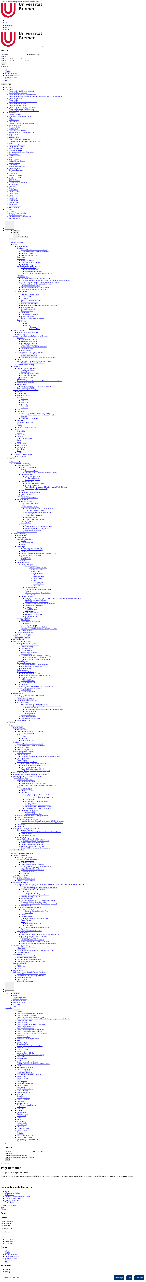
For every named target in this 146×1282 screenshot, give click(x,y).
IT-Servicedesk (13, 193)
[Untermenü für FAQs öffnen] (25, 525)
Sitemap (7, 1191)
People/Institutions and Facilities (13, 59)
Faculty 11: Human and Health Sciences (21, 109)
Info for (7, 70)
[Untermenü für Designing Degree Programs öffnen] (35, 663)
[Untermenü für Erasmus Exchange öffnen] (37, 566)
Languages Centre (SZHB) (17, 130)
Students (7, 72)
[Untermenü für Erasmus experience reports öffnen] (46, 568)
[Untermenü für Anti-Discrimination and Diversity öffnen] (39, 266)
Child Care (12, 186)
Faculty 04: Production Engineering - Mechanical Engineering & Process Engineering (35, 96)
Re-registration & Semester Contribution (21, 152)
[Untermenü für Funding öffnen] (27, 922)
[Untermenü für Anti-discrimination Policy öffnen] (38, 268)
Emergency (8, 1243)
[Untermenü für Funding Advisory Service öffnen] (34, 780)
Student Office (13, 129)
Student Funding (14, 120)
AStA (10, 118)
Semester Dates (13, 154)
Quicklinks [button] (8, 1008)
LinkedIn (8, 1273)
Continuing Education (12, 75)
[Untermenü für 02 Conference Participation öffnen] (43, 796)
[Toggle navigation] (43, 46)
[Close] (9, 241)
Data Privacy (9, 1241)
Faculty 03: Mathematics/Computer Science (22, 94)
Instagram (8, 1271)
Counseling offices (14, 121)
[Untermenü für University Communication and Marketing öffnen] (40, 390)
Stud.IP (11, 157)
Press (6, 81)
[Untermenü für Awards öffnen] (22, 293)
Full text (5, 57)
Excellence (12, 211)
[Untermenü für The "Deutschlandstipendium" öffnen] (36, 886)
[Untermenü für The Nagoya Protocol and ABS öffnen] (37, 819)
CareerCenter (13, 173)
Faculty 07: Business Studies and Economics (23, 102)
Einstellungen (119, 1278)
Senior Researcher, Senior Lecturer (20, 217)
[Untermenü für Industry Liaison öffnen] (24, 954)
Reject (129, 1278)
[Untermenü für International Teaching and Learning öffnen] (40, 688)
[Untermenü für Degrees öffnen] (26, 469)
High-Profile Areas (15, 218)
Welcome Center (14, 138)
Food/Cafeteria (13, 190)
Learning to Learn (14, 163)
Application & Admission (17, 145)
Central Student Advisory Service (19, 139)
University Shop (14, 202)
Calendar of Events (15, 206)
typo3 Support (13, 1205)
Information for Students (12, 1193)
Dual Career (12, 179)
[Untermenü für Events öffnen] (29, 325)
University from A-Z (15, 114)
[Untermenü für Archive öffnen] (22, 397)
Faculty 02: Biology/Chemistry (18, 93)
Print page (4, 1209)
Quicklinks (8, 87)
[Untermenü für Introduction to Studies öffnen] (31, 539)
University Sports (14, 191)
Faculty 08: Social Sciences (17, 103)
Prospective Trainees (19, 1000)
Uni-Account (13, 204)
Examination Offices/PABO (17, 150)
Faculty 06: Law (14, 100)
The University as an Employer (18, 182)
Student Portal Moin (15, 155)
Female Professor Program (17, 215)
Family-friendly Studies (16, 147)
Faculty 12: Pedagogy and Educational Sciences (24, 111)
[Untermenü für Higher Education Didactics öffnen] (35, 672)
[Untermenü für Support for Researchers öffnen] (28, 778)
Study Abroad (13, 164)
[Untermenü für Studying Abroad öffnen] (32, 564)
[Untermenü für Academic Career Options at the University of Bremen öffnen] (47, 336)
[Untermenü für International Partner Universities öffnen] (38, 859)
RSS (2, 1207)
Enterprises (8, 79)
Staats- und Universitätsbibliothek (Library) (22, 132)
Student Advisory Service (17, 161)
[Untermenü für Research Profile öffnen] (24, 728)
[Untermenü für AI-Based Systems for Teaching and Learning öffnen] (50, 656)
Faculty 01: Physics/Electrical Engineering (22, 91)
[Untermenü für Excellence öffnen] (24, 248)
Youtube (7, 1269)
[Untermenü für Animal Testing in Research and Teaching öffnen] (43, 839)
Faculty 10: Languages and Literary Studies (22, 107)
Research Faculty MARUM (17, 213)
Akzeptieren (139, 1278)
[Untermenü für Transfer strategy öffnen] (28, 277)
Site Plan (11, 197)
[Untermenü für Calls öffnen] (20, 787)
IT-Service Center (14, 127)
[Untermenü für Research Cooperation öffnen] (27, 877)
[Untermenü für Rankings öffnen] (23, 735)
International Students (15, 148)
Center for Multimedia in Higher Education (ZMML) (25, 141)
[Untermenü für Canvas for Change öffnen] (33, 909)
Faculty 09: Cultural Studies (17, 105)
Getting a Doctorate (15, 177)
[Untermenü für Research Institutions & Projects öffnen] (33, 751)
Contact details (5, 1232)
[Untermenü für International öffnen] (25, 259)
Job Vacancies (13, 184)
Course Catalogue (14, 168)
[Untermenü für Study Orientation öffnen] (28, 496)
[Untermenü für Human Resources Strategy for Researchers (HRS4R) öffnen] (51, 361)
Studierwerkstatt (14, 136)
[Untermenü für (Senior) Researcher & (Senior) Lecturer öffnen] (42, 352)
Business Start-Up (14, 181)
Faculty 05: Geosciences (16, 98)
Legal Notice (9, 1239)
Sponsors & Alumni (11, 77)
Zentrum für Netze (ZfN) (12, 1198)
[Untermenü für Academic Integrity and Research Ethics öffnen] (38, 828)
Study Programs (14, 159)
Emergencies (13, 199)
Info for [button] (7, 991)
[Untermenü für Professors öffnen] (24, 338)
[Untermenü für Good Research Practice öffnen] (32, 830)
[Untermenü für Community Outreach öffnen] (27, 945)
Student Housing (14, 200)
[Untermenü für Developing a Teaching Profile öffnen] (36, 643)
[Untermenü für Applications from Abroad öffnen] (38, 507)
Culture (11, 195)
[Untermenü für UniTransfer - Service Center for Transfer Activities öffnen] (45, 972)
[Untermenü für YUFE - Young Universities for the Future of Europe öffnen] (50, 866)
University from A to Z (12, 1200)
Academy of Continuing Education (20, 116)
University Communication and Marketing (22, 123)
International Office (15, 125)
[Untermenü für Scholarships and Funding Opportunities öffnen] (50, 593)
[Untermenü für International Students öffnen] (31, 618)
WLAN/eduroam (14, 208)
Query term (4, 55)
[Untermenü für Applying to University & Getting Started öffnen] (47, 704)
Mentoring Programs (15, 175)
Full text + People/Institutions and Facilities (16, 61)
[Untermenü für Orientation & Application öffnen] (30, 464)
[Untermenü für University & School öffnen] (26, 963)
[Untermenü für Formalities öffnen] (24, 546)
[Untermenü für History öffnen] (22, 320)
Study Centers (13, 134)
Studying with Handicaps (17, 166)
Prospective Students (11, 73)
